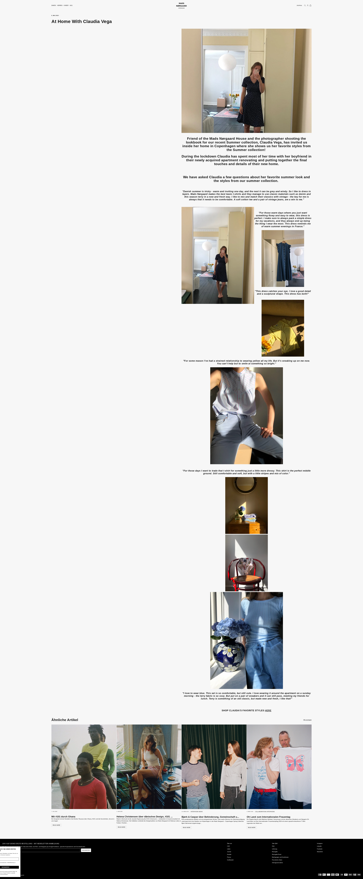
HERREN (59, 5)
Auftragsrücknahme (277, 862)
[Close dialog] (31, 848)
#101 (71, 5)
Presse (229, 857)
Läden (228, 849)
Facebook (319, 849)
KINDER (66, 5)
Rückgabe (275, 851)
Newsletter (320, 851)
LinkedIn (319, 846)
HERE (268, 710)
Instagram (320, 843)
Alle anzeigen (307, 720)
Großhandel (230, 860)
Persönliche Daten (277, 860)
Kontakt (229, 854)
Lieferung (274, 849)
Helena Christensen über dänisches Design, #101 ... (145, 816)
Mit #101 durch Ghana (63, 816)
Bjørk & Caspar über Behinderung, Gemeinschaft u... (210, 817)
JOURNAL (299, 5)
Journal (229, 851)
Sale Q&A (275, 843)
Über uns (229, 843)
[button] (310, 5)
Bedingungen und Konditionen (280, 857)
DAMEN (53, 5)
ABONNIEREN (86, 850)
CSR (228, 846)
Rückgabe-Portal (276, 854)
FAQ (273, 846)
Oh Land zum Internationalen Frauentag (268, 817)
